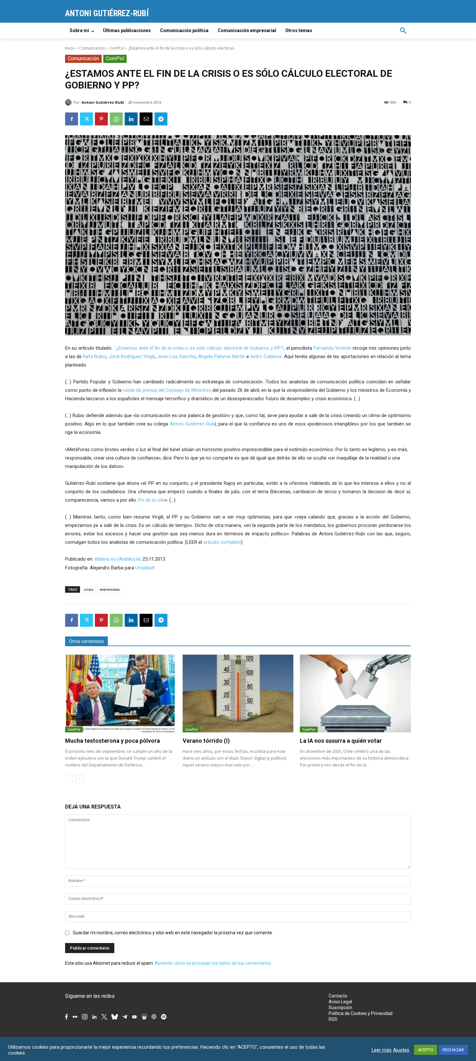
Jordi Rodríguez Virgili (132, 356)
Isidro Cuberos (266, 356)
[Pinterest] (101, 118)
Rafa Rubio (94, 356)
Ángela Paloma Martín (221, 356)
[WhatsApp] (116, 118)
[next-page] (79, 779)
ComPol (116, 48)
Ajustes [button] (401, 1050)
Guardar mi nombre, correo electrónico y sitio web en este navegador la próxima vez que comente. (173, 932)
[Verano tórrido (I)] (238, 693)
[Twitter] (86, 118)
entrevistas (110, 589)
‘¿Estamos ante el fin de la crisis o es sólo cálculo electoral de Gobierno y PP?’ (199, 348)
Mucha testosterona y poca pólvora (112, 740)
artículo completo (222, 542)
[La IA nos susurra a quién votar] (355, 693)
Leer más (381, 1050)
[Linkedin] (131, 118)
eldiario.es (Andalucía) (118, 559)
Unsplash (145, 568)
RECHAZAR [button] (453, 1049)
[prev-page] (69, 779)
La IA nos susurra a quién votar (341, 740)
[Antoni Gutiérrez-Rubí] (69, 102)
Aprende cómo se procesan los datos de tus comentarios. (213, 963)
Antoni (177, 424)
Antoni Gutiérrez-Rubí (103, 102)
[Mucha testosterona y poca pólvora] (120, 693)
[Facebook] (71, 118)
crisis (88, 589)
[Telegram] (160, 118)
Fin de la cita (151, 500)
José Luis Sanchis (176, 356)
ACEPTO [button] (425, 1049)
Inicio (70, 48)
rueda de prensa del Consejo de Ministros (167, 390)
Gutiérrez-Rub (200, 424)
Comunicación (92, 48)
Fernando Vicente (332, 348)
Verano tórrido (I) (206, 740)
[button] (403, 30)
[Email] (146, 118)
